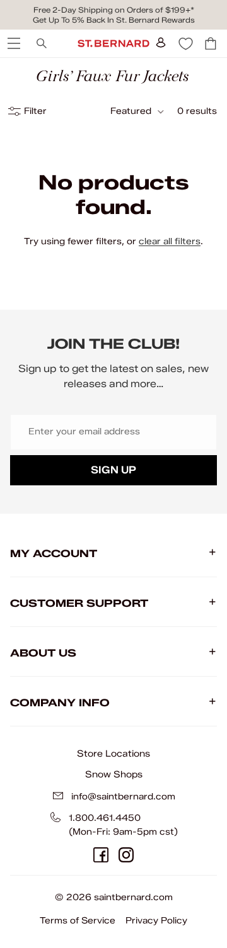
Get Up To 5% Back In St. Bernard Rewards (114, 20)
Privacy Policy (156, 920)
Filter (35, 111)
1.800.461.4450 (105, 818)
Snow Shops (114, 774)
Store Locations (113, 753)
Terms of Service (77, 920)
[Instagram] (126, 854)
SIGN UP (113, 470)
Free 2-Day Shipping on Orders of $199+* (113, 9)
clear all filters (170, 241)
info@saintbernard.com (123, 796)
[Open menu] (12, 43)
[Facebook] (100, 854)
